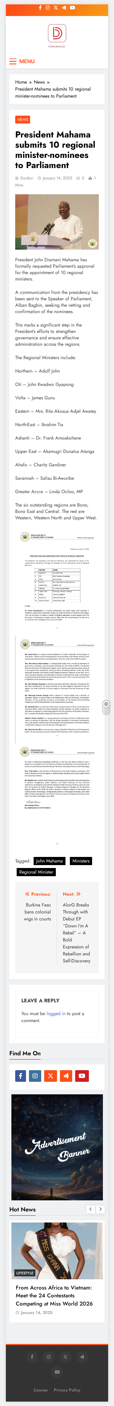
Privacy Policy (67, 1390)
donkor (26, 178)
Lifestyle (24, 1273)
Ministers (80, 861)
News (22, 119)
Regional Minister (36, 872)
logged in (55, 1013)
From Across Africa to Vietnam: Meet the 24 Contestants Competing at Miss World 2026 (54, 1295)
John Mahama (49, 861)
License (41, 1390)
